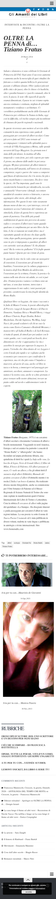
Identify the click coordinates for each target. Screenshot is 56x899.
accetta (29, 892)
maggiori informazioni (36, 888)
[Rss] (53, 9)
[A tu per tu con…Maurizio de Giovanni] (26, 575)
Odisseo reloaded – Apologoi (17, 800)
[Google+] (43, 9)
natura (47, 543)
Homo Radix (38, 543)
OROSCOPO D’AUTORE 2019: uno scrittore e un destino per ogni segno (27, 737)
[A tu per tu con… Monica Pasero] (28, 649)
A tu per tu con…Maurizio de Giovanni (21, 592)
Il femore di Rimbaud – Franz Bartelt (20, 839)
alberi (9, 543)
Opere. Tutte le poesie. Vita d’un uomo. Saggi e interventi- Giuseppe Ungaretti (27, 755)
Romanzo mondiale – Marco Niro (19, 858)
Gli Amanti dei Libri (28, 13)
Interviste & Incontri (20, 24)
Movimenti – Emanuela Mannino (18, 845)
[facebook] (34, 9)
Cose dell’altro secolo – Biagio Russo (21, 852)
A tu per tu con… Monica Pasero (19, 703)
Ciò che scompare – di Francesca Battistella (23, 746)
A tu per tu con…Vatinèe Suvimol (23, 763)
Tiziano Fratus (7, 546)
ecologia (17, 543)
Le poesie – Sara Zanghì (15, 832)
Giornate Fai (26, 543)
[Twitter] (38, 9)
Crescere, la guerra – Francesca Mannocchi (20, 794)
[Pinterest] (48, 9)
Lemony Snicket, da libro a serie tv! (25, 769)
